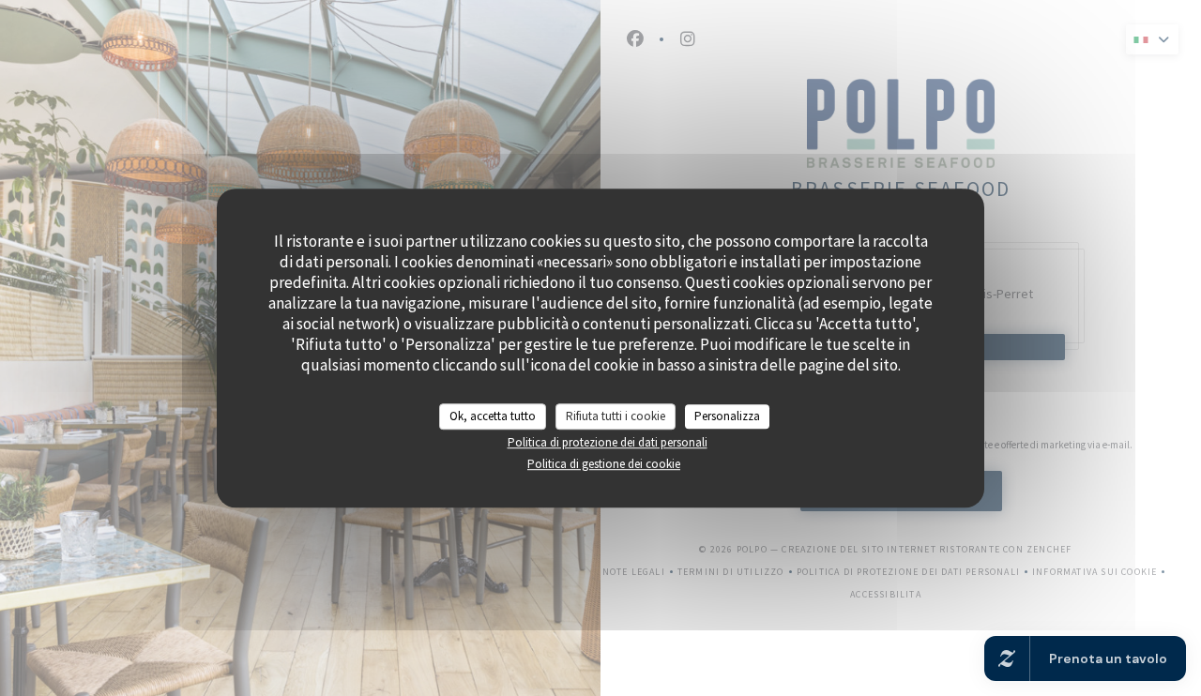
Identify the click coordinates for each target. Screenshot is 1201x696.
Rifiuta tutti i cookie (615, 416)
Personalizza (727, 416)
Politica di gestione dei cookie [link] (603, 464)
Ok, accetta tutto (492, 416)
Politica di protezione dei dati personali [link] (607, 442)
